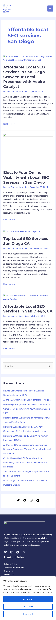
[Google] (37, 501)
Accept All (28, 599)
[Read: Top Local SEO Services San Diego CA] (21, 231)
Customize (28, 606)
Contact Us (9, 571)
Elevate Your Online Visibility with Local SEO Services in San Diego (26, 177)
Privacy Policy (10, 564)
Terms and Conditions (14, 567)
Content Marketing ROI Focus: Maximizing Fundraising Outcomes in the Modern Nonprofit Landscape (25, 462)
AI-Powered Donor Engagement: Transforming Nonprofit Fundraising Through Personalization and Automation (27, 449)
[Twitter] (18, 501)
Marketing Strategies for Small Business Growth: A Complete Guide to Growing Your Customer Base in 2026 (26, 408)
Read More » (9, 123)
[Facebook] (24, 501)
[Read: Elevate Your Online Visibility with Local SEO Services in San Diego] (28, 150)
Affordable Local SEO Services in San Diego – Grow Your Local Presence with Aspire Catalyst (25, 77)
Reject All (28, 614)
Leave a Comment (11, 91)
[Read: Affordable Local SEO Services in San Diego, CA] (28, 297)
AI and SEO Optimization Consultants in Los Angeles (27, 399)
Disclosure (9, 574)
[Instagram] (31, 501)
